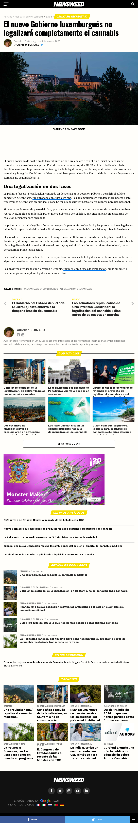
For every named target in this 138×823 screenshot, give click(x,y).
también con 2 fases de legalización (84, 269)
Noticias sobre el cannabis (29, 16)
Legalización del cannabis (76, 289)
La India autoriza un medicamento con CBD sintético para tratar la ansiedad (50, 537)
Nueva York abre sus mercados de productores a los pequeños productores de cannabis (58, 528)
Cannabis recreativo (72, 16)
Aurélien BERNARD (28, 44)
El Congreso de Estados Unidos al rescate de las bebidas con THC (44, 520)
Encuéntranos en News (36, 800)
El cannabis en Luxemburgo (41, 289)
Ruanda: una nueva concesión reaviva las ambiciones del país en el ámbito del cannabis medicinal (63, 545)
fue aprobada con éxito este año (51, 198)
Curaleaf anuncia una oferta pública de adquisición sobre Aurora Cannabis (49, 554)
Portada (8, 16)
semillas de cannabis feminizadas (47, 662)
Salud (49, 16)
